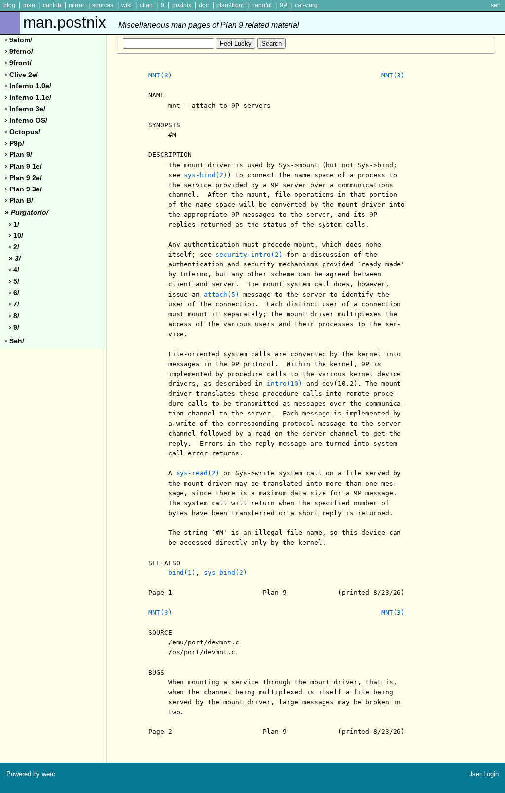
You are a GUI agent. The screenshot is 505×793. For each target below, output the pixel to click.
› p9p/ (14, 143)
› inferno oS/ (26, 120)
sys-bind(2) (205, 175)
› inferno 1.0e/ (28, 86)
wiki (126, 5)
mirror (76, 5)
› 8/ (14, 316)
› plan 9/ (18, 154)
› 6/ (14, 293)
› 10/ (16, 235)
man (29, 5)
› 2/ (14, 247)
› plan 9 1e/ (23, 166)
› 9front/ (18, 63)
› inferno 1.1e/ (28, 97)
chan (146, 5)
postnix (181, 5)
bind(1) (182, 572)
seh (496, 5)
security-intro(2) (249, 254)
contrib (52, 5)
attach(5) (221, 294)
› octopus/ (22, 132)
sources (102, 5)
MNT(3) (160, 75)
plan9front (230, 5)
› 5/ (14, 281)
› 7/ (14, 304)
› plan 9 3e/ (23, 189)
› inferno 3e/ (25, 109)
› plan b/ (19, 200)
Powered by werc (30, 774)
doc (204, 5)
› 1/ (14, 224)
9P (283, 5)
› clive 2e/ (21, 74)
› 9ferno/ (19, 51)
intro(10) (284, 383)
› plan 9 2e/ (23, 178)
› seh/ (14, 341)
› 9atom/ (18, 40)
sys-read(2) (197, 473)
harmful (262, 5)
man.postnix (161, 22)
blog (9, 5)
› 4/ (14, 270)
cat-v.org (306, 5)
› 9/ (14, 327)
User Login (483, 774)
